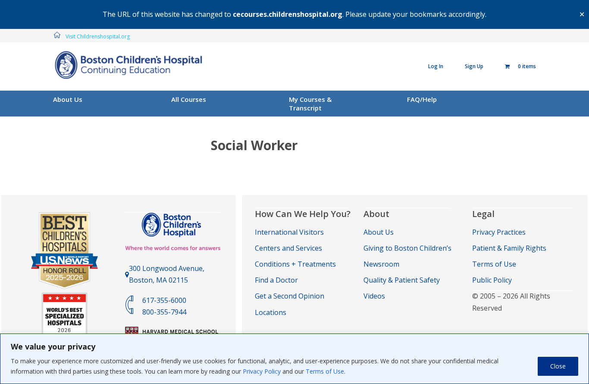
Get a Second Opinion (289, 296)
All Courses (188, 99)
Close (558, 366)
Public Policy (492, 280)
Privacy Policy (262, 371)
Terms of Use (325, 371)
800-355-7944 (164, 312)
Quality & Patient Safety (401, 280)
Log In (435, 66)
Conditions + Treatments (295, 264)
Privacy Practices (499, 232)
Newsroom (381, 264)
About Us (67, 99)
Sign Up (474, 66)
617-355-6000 (164, 300)
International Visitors (289, 232)
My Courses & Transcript (310, 103)
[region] (294, 359)
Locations (270, 312)
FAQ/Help (422, 99)
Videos (374, 296)
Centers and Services (288, 248)
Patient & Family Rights (509, 248)
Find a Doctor (276, 280)
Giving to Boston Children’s (407, 248)
